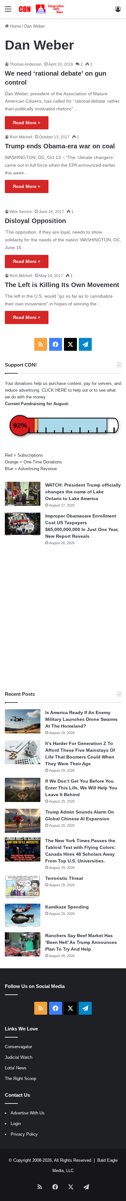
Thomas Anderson (26, 64)
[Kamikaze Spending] (22, 916)
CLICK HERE (54, 390)
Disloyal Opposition (35, 220)
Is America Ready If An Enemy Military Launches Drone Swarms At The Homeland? (81, 719)
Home (15, 26)
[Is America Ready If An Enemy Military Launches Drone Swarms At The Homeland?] (22, 721)
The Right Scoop (20, 1078)
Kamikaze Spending (67, 906)
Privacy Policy (24, 1134)
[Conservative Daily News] (42, 9)
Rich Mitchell (21, 137)
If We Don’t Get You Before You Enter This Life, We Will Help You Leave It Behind (81, 787)
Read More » (26, 122)
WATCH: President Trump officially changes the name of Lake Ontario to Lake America (83, 491)
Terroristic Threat (64, 878)
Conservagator (18, 1046)
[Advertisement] (63, 618)
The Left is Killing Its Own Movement (62, 284)
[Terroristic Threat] (22, 887)
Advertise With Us (28, 1113)
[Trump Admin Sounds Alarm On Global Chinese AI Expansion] (22, 821)
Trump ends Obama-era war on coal (60, 146)
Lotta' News (15, 1068)
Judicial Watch (18, 1057)
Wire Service (21, 211)
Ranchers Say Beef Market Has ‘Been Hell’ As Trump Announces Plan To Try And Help (81, 942)
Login (16, 1123)
